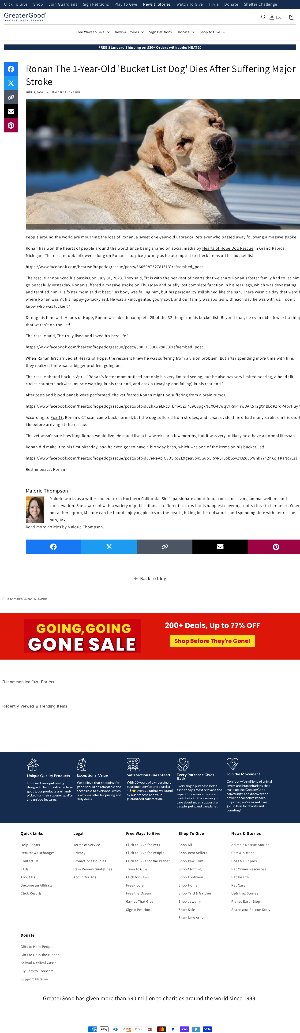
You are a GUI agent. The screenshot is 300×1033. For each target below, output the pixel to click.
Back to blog (153, 578)
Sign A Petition (138, 909)
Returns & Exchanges (38, 852)
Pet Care (238, 885)
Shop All (185, 844)
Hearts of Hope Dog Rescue (228, 248)
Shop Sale (187, 909)
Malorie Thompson (66, 92)
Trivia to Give (136, 869)
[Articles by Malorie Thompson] (35, 509)
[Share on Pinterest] (11, 125)
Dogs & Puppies (244, 860)
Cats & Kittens (242, 852)
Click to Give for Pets (143, 844)
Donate (231, 4)
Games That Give (140, 901)
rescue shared (47, 376)
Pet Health (240, 877)
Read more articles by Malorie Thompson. (65, 526)
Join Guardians (63, 4)
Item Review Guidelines (92, 869)
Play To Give (126, 4)
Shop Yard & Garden (195, 893)
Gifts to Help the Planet (40, 954)
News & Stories (157, 4)
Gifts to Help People (37, 946)
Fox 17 (57, 417)
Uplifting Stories (244, 893)
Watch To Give (189, 4)
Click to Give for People (145, 852)
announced (58, 278)
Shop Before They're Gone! (212, 641)
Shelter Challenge (260, 4)
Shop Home (188, 885)
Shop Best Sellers (193, 852)
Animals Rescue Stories (250, 844)
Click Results (31, 893)
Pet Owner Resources (248, 869)
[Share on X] (11, 83)
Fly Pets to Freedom (37, 970)
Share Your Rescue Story (250, 909)
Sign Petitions (96, 4)
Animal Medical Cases (38, 962)
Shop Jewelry (190, 901)
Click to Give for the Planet (148, 860)
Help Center (30, 844)
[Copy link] (11, 97)
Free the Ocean (138, 893)
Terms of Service (86, 844)
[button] (263, 17)
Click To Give (16, 4)
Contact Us (29, 860)
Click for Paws (137, 877)
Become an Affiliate (37, 885)
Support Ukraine (34, 979)
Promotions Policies (89, 860)
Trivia (214, 4)
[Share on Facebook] (11, 69)
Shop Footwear (191, 877)
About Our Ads (84, 877)
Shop (38, 4)
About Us (28, 877)
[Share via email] (11, 111)
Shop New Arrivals (193, 917)
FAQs (25, 869)
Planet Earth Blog (245, 901)
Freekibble (135, 885)
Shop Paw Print (191, 860)
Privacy (79, 852)
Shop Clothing (190, 869)
